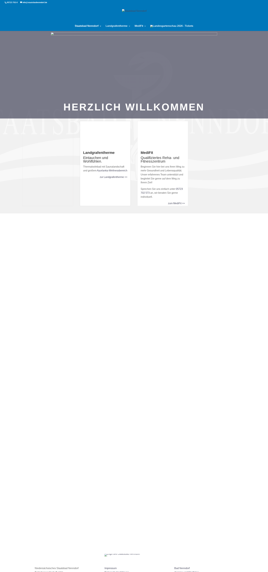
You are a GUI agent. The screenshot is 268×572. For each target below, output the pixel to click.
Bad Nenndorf (182, 568)
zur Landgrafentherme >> (113, 177)
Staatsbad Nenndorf (86, 26)
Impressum (111, 568)
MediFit (139, 26)
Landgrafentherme (116, 26)
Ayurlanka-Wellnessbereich (112, 170)
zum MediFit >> (176, 203)
